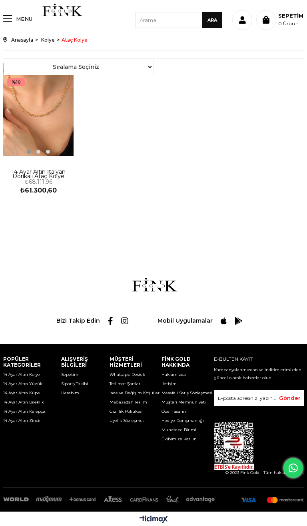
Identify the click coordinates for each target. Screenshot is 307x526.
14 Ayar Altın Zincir (22, 420)
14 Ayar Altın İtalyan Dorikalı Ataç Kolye (39, 175)
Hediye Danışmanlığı (182, 420)
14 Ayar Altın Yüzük (22, 383)
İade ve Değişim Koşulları (135, 393)
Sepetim (69, 374)
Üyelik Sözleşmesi (128, 420)
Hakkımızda (173, 374)
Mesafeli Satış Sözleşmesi (186, 393)
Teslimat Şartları (126, 383)
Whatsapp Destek (127, 374)
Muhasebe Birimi (178, 429)
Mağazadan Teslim (128, 402)
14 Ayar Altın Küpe (21, 393)
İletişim (169, 383)
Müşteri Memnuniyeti (183, 402)
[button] (29, 152)
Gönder (290, 398)
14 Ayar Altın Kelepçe (24, 411)
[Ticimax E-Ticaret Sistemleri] (154, 520)
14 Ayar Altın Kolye (21, 374)
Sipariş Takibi (74, 383)
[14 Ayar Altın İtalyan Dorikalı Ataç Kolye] (38, 109)
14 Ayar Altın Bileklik (23, 402)
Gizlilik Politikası (126, 411)
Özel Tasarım (174, 411)
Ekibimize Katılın (179, 439)
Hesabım (70, 393)
